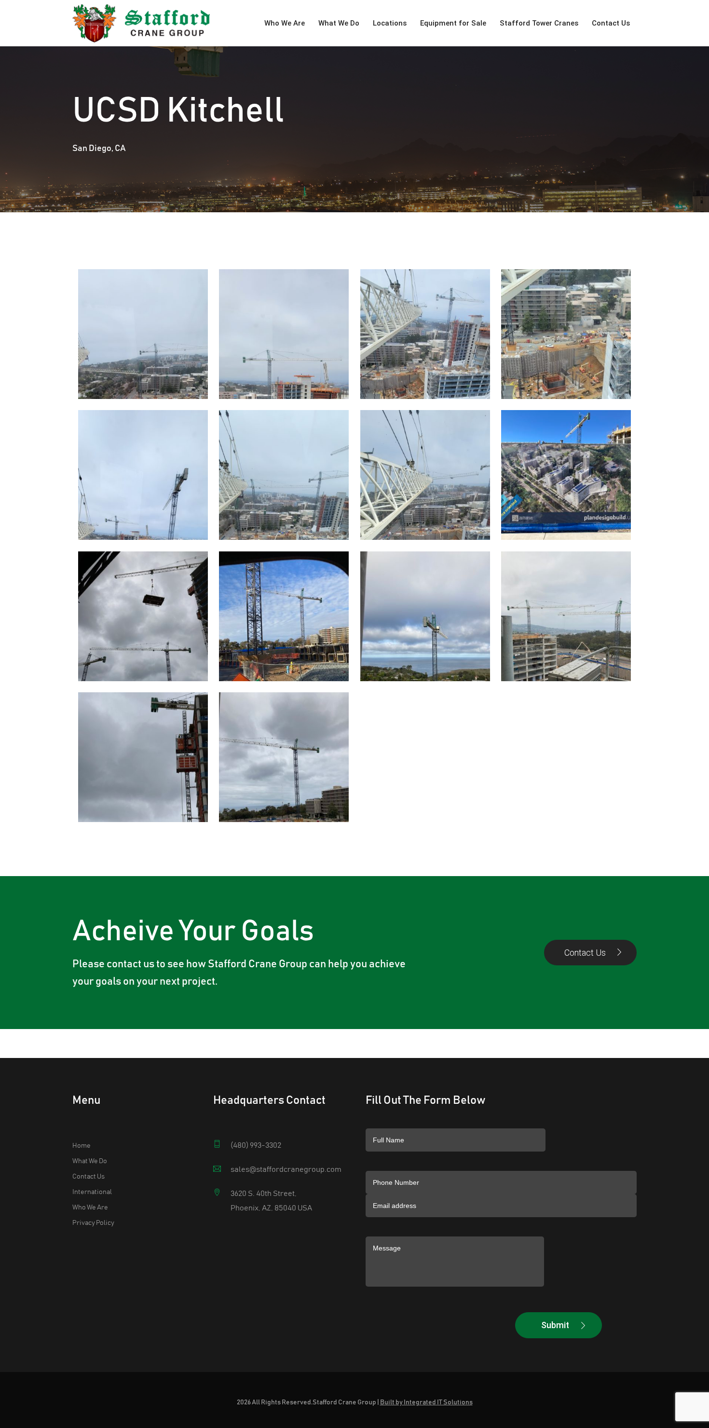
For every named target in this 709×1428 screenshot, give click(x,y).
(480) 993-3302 (256, 1145)
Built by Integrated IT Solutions (426, 1402)
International (92, 1192)
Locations (390, 23)
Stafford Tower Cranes (539, 23)
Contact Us (611, 23)
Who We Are (284, 23)
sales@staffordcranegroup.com (286, 1169)
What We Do (338, 23)
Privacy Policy (93, 1223)
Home (81, 1145)
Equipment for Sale (453, 23)
